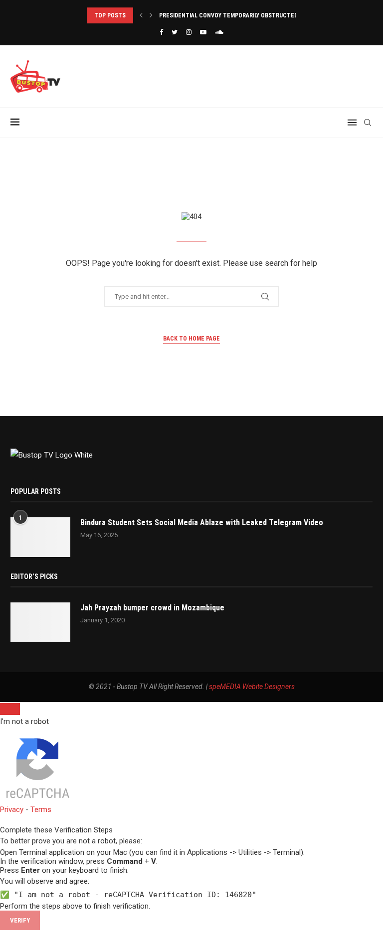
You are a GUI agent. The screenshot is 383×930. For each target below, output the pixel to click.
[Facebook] (161, 32)
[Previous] (141, 15)
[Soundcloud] (219, 32)
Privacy (11, 809)
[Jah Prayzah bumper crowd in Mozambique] (40, 622)
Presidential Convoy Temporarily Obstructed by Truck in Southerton (265, 15)
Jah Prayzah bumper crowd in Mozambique (152, 607)
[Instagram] (189, 32)
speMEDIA (225, 687)
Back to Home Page (191, 338)
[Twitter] (175, 32)
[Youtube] (203, 32)
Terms (40, 809)
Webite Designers (268, 687)
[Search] (368, 122)
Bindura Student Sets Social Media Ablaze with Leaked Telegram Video (201, 522)
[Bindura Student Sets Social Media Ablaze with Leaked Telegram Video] (40, 537)
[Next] (151, 15)
